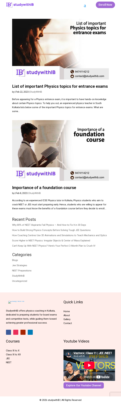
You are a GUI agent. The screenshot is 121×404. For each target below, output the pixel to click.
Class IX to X (12, 350)
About (66, 315)
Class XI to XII (13, 354)
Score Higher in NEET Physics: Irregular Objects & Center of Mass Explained (51, 240)
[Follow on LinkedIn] (30, 332)
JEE (8, 358)
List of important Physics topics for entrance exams (60, 86)
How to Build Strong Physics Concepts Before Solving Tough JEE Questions (51, 230)
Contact (67, 323)
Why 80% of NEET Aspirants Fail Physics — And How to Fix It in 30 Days (49, 224)
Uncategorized (19, 281)
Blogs (15, 260)
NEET (9, 362)
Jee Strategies (19, 265)
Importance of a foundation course (44, 187)
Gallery (66, 319)
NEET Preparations (22, 270)
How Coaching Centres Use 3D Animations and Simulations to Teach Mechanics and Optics (59, 235)
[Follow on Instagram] (15, 332)
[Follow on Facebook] (8, 332)
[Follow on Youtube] (23, 332)
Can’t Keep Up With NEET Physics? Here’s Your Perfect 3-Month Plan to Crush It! (53, 245)
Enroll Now (105, 4)
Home (66, 311)
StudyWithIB (36, 92)
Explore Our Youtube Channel (83, 385)
